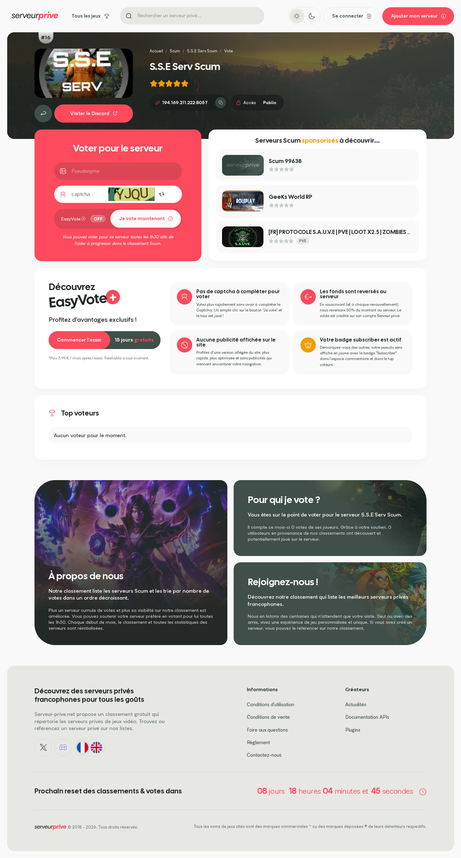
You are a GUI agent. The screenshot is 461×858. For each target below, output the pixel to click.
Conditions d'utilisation (270, 704)
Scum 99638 (285, 161)
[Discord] (63, 747)
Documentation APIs (367, 717)
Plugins (352, 730)
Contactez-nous (264, 755)
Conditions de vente (268, 717)
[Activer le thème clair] (296, 16)
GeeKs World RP (290, 196)
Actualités (355, 704)
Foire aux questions (267, 730)
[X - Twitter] (43, 747)
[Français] (82, 747)
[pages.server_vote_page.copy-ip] (220, 102)
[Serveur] (43, 113)
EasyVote (71, 218)
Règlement (258, 742)
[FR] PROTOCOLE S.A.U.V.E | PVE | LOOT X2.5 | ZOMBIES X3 (341, 232)
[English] (96, 747)
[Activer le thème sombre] (311, 16)
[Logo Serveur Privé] (35, 16)
